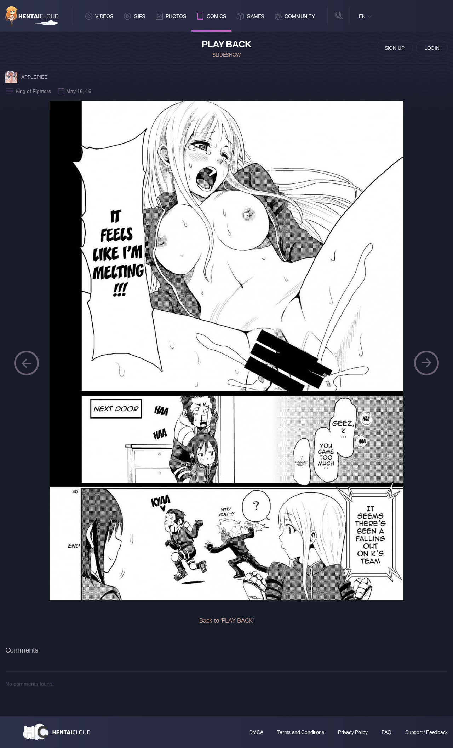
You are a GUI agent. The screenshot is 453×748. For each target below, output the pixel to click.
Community (300, 16)
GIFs (139, 16)
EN (362, 16)
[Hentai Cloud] (31, 16)
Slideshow (226, 55)
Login (432, 48)
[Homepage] (56, 731)
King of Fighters (33, 91)
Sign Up (395, 48)
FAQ (386, 732)
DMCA (256, 732)
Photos (176, 16)
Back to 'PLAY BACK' (226, 620)
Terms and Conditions (300, 732)
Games (255, 16)
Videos (104, 16)
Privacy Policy (352, 732)
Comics (216, 16)
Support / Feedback (426, 732)
